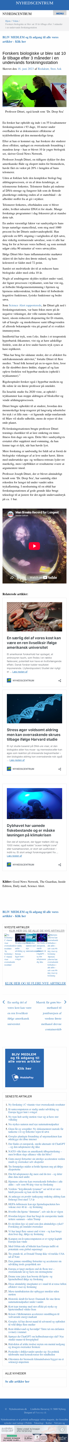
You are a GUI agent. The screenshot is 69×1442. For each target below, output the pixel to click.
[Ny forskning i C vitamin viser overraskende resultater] (9, 941)
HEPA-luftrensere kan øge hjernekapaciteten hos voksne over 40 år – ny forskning (34, 1205)
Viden (15, 20)
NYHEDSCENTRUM (34, 3)
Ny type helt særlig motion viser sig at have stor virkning (33, 1118)
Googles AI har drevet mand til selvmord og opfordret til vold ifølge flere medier (36, 1323)
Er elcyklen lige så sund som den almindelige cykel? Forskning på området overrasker (35, 1225)
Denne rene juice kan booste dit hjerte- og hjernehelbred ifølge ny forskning (30, 1278)
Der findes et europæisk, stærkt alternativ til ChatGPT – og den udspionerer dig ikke (42, 952)
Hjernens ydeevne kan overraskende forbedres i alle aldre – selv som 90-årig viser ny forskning (53, 966)
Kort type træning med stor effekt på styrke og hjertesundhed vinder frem (32, 1308)
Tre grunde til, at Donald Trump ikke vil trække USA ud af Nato (36, 1255)
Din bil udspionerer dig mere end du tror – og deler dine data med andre (35, 1175)
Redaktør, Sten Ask (49, 69)
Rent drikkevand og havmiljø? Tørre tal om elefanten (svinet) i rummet (36, 1330)
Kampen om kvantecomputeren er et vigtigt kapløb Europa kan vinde (35, 1240)
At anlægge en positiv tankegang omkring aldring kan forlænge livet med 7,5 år (36, 1198)
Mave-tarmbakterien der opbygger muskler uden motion (33, 1293)
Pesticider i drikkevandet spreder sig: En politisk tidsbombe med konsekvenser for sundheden (33, 1353)
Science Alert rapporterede (25, 305)
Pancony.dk (41, 1412)
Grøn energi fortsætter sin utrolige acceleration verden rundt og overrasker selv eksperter (36, 1160)
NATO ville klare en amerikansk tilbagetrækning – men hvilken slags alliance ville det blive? (35, 1153)
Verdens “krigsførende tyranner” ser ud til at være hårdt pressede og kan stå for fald (34, 1190)
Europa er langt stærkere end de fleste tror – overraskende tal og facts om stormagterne (31, 1270)
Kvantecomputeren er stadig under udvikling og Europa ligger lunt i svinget (22, 951)
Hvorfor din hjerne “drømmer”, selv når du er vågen (35, 1211)
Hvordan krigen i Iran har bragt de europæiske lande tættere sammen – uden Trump (35, 1217)
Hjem (8, 20)
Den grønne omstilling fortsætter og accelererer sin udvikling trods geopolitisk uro (34, 1262)
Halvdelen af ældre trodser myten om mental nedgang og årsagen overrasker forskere (36, 1345)
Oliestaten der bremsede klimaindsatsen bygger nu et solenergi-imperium (36, 1360)
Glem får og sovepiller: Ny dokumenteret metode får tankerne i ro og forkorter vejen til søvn (35, 1130)
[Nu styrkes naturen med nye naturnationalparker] (31, 937)
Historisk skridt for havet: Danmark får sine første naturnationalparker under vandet (34, 1300)
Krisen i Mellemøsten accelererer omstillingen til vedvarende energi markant (33, 1315)
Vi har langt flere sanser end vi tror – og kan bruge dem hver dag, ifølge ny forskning (35, 1232)
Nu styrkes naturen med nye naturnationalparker (33, 1124)
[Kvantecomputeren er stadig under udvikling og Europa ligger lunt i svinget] (20, 937)
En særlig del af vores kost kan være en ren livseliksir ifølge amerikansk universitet (19, 1013)
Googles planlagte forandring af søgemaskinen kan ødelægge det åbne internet (35, 1138)
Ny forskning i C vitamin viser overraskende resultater (36, 1104)
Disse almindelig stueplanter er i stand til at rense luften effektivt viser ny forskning (37, 1285)
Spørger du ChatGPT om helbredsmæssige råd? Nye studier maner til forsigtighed (36, 1338)
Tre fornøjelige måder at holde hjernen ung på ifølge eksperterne (35, 1168)
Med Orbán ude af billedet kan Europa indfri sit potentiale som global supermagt (33, 1247)
